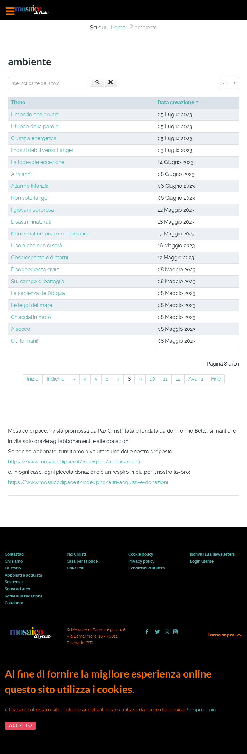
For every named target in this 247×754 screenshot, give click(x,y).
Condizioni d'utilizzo (146, 568)
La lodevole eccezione (37, 162)
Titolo (18, 103)
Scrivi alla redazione (23, 596)
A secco (20, 329)
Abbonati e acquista (23, 575)
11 (165, 379)
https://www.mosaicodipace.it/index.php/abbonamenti (74, 462)
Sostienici (14, 582)
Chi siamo (14, 562)
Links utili (75, 568)
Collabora (14, 603)
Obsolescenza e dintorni (39, 257)
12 (178, 379)
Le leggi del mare (31, 305)
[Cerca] (97, 82)
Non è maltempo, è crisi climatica (50, 234)
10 (152, 379)
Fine (216, 379)
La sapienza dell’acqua (38, 293)
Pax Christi (76, 555)
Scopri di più (201, 710)
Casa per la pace (82, 562)
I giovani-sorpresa (32, 210)
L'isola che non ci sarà (36, 246)
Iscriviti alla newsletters (212, 555)
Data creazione (176, 103)
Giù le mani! (24, 341)
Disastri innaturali (31, 222)
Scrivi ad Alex (17, 589)
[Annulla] (111, 82)
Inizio (33, 379)
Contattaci (14, 555)
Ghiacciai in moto (31, 317)
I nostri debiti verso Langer (42, 150)
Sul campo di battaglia (37, 281)
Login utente (202, 562)
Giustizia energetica (34, 138)
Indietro (56, 379)
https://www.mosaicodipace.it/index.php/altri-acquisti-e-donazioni (88, 482)
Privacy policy (141, 562)
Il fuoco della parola (35, 126)
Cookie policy (140, 555)
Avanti (195, 379)
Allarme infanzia (30, 186)
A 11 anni (21, 174)
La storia (13, 568)
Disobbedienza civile (35, 269)
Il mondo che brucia (35, 114)
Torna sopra (221, 634)
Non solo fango (29, 198)
